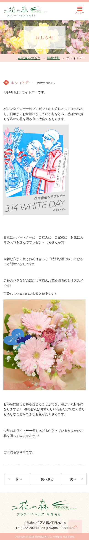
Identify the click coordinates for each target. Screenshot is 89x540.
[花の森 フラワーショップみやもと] (25, 11)
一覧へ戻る (46, 479)
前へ (19, 479)
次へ (73, 479)
